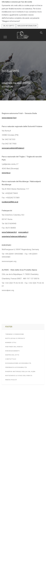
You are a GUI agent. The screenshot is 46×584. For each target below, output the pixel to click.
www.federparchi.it (9, 232)
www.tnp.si (6, 173)
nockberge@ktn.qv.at (10, 202)
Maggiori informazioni (27, 26)
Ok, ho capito (8, 26)
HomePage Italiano (12, 83)
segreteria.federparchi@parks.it (14, 236)
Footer (27, 83)
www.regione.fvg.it (9, 118)
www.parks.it (23, 232)
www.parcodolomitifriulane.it (13, 148)
